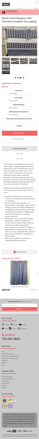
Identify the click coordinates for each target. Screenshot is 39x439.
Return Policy (5, 383)
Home (3, 352)
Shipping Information (7, 379)
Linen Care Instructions (8, 354)
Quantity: (19, 126)
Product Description (19, 149)
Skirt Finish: (19, 90)
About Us (4, 363)
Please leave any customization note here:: (19, 119)
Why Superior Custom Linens (10, 358)
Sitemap (4, 387)
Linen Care (19, 159)
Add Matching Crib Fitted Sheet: (19, 112)
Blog (3, 365)
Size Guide (19, 154)
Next (37, 273)
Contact (4, 385)
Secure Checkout (21, 252)
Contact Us (5, 360)
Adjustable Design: (19, 104)
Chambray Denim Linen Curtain (19, 287)
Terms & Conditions (7, 376)
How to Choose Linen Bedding (10, 356)
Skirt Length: (19, 97)
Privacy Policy (5, 381)
